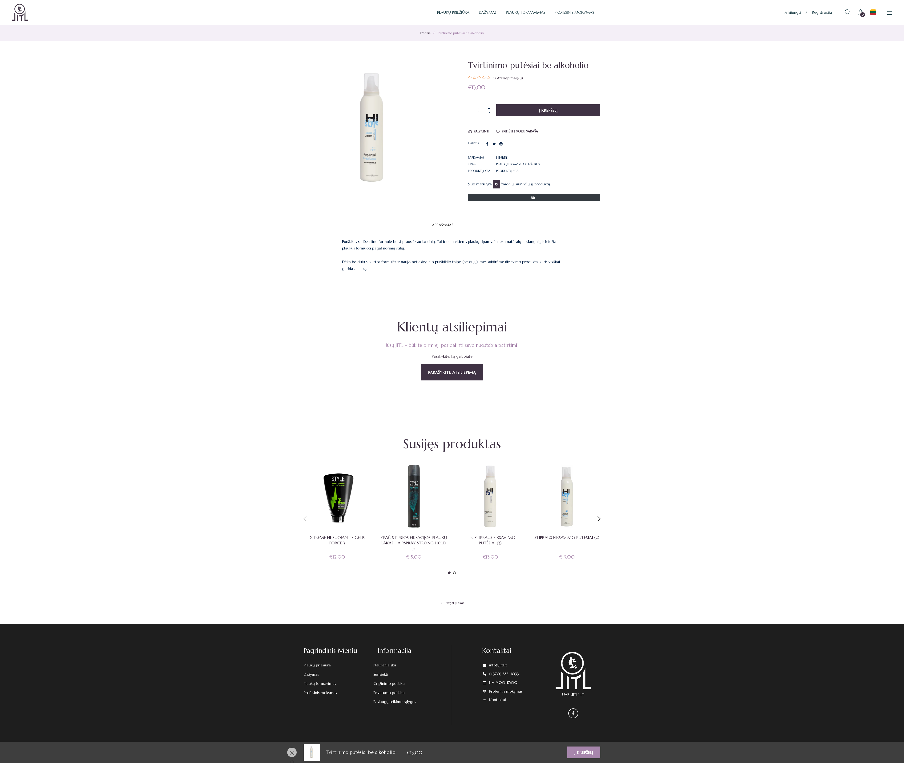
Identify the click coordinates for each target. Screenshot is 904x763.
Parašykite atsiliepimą (452, 372)
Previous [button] (305, 519)
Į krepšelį (583, 752)
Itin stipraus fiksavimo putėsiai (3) (490, 540)
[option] (337, 519)
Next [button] (599, 519)
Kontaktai (497, 699)
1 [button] (449, 572)
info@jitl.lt (498, 665)
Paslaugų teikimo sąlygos (394, 701)
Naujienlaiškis (384, 665)
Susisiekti (380, 674)
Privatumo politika (389, 692)
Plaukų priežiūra (317, 665)
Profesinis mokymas (320, 692)
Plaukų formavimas (320, 683)
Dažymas (311, 674)
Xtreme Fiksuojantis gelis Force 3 (337, 540)
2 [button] (454, 572)
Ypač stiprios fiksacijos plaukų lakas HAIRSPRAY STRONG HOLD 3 (413, 543)
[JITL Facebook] (573, 713)
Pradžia (425, 33)
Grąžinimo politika (389, 683)
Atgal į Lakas (454, 603)
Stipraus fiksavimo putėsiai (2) (566, 537)
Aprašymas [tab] (442, 224)
